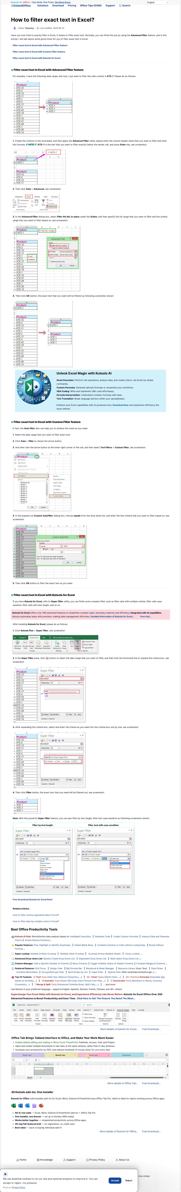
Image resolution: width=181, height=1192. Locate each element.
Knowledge (46, 1159)
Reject (128, 1180)
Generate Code (102, 936)
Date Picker (157, 968)
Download (58, 5)
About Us (124, 1159)
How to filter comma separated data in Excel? (36, 915)
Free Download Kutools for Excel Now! (32, 899)
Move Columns (79, 963)
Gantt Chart (111, 977)
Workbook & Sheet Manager (100, 968)
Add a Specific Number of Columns (52, 963)
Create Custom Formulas (125, 936)
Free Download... (151, 1029)
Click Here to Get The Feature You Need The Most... (106, 998)
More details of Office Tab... (123, 1083)
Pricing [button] (72, 5)
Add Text (52, 977)
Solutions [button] (42, 5)
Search (126, 5)
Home (23, 1159)
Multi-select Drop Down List (124, 958)
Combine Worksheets (27, 972)
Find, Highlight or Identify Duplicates (52, 945)
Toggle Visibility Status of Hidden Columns (111, 963)
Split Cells (90, 984)
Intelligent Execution (80, 936)
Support (110, 5)
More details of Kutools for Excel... (119, 1029)
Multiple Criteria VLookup (43, 953)
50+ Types (95, 977)
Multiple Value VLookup (72, 953)
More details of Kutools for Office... (119, 1131)
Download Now (120, 405)
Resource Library (126, 968)
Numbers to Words (142, 980)
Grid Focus (40, 968)
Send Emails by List (77, 972)
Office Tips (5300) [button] (91, 5)
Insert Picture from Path (90, 980)
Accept (115, 1180)
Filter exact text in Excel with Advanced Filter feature (40, 45)
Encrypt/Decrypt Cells (53, 972)
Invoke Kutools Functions (37, 940)
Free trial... (145, 616)
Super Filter (97, 972)
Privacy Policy (97, 1159)
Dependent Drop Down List (92, 958)
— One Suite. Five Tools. (41, 2)
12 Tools (40, 977)
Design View (56, 968)
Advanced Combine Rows (71, 984)
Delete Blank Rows (84, 945)
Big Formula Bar (74, 968)
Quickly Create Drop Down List (59, 958)
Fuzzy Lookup (132, 953)
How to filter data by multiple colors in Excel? (36, 921)
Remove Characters (68, 977)
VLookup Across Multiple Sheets (104, 953)
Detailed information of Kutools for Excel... (112, 616)
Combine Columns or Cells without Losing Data (121, 945)
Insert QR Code (69, 980)
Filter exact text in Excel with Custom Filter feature (39, 51)
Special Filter (114, 972)
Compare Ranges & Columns (150, 963)
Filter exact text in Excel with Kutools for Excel (36, 58)
